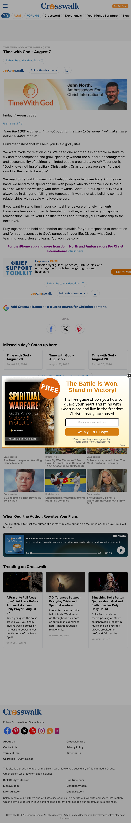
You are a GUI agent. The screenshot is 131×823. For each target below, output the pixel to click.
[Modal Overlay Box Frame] (65, 412)
